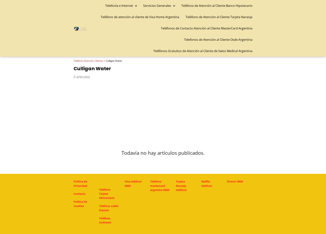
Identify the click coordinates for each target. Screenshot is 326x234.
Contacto (79, 194)
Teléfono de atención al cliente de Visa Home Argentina (140, 17)
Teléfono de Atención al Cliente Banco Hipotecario (216, 6)
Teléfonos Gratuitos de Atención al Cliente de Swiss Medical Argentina (202, 51)
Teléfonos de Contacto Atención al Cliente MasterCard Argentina (206, 28)
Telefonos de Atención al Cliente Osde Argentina (218, 40)
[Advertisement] (163, 111)
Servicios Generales (157, 6)
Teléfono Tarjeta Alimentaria (106, 194)
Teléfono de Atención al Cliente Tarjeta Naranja (219, 17)
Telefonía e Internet (119, 6)
